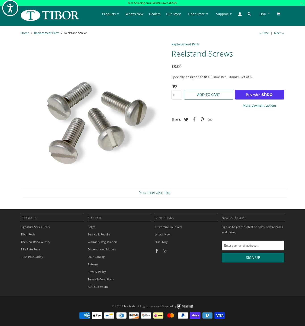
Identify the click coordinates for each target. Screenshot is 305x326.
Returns (93, 264)
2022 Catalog (96, 257)
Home (25, 33)
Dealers (155, 14)
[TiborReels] (50, 15)
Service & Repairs (99, 234)
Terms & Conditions (101, 279)
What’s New (162, 234)
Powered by (169, 306)
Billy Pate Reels (30, 249)
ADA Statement (98, 287)
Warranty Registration (102, 242)
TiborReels (128, 306)
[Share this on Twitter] (185, 119)
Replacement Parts (46, 33)
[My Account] (240, 15)
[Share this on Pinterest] (201, 119)
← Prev (264, 33)
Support (224, 13)
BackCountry (41, 242)
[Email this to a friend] (209, 119)
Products (110, 13)
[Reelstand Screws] (94, 113)
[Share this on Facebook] (193, 119)
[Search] (250, 15)
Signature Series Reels (35, 227)
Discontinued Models (102, 249)
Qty (174, 86)
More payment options (260, 105)
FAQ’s (91, 227)
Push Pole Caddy (32, 257)
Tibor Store (198, 13)
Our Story (161, 242)
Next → (279, 33)
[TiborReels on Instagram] (165, 250)
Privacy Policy (97, 272)
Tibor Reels (28, 234)
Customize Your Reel (168, 227)
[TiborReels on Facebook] (157, 250)
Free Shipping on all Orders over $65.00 (152, 3)
